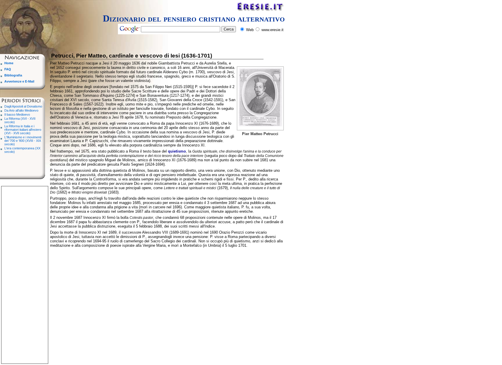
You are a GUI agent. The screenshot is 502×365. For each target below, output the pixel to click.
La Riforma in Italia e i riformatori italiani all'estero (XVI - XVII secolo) (22, 129)
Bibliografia (13, 75)
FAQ (7, 69)
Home (8, 63)
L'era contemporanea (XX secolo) (22, 149)
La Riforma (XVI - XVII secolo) (19, 120)
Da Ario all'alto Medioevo (21, 110)
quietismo (177, 151)
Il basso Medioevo (17, 114)
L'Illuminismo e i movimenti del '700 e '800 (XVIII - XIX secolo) (22, 140)
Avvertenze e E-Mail (19, 81)
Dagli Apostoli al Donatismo (23, 106)
